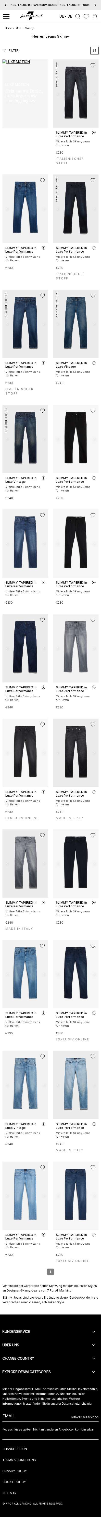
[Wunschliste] (86, 16)
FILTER (14, 50)
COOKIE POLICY (14, 1482)
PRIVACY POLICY (14, 1471)
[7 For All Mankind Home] (31, 16)
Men (18, 28)
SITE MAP (9, 1493)
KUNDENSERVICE (16, 1331)
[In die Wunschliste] (93, 65)
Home (8, 28)
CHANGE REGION (14, 1449)
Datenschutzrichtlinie (76, 1403)
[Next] (95, 5)
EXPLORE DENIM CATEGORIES (26, 1372)
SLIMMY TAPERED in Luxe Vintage (71, 364)
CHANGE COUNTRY (18, 1358)
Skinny (29, 28)
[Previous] (5, 5)
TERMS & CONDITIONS (19, 1460)
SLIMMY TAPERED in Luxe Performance (71, 134)
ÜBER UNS (10, 1345)
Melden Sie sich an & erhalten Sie (50, 4)
